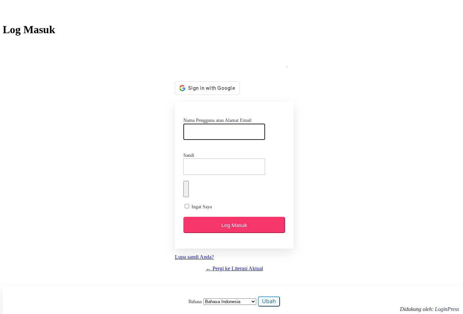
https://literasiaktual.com (234, 63)
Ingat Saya (202, 206)
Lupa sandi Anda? (194, 257)
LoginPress (447, 309)
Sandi (188, 155)
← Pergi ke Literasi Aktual (234, 268)
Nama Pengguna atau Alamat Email (217, 120)
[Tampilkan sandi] (186, 189)
